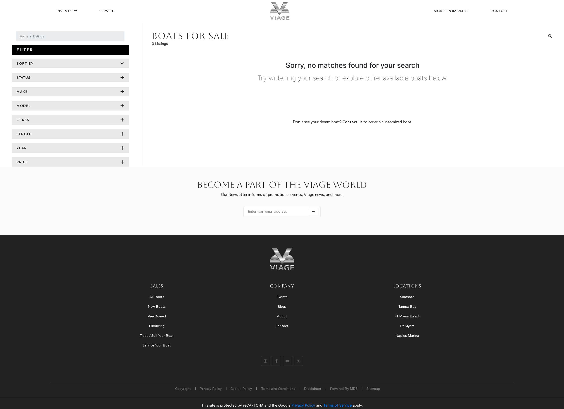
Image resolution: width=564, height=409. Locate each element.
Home (24, 36)
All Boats (156, 297)
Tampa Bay (407, 306)
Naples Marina (407, 335)
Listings (38, 36)
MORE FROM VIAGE (451, 11)
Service (106, 11)
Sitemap (373, 389)
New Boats (157, 306)
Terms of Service (337, 405)
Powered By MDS (344, 389)
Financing (157, 326)
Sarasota (407, 297)
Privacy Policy (211, 389)
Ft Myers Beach (407, 316)
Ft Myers (407, 326)
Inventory (66, 11)
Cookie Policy (241, 389)
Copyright (183, 389)
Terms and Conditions (278, 389)
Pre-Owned (157, 316)
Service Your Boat (157, 345)
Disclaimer (312, 389)
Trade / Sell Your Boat (157, 335)
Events (282, 297)
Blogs (282, 306)
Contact (499, 11)
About (282, 316)
